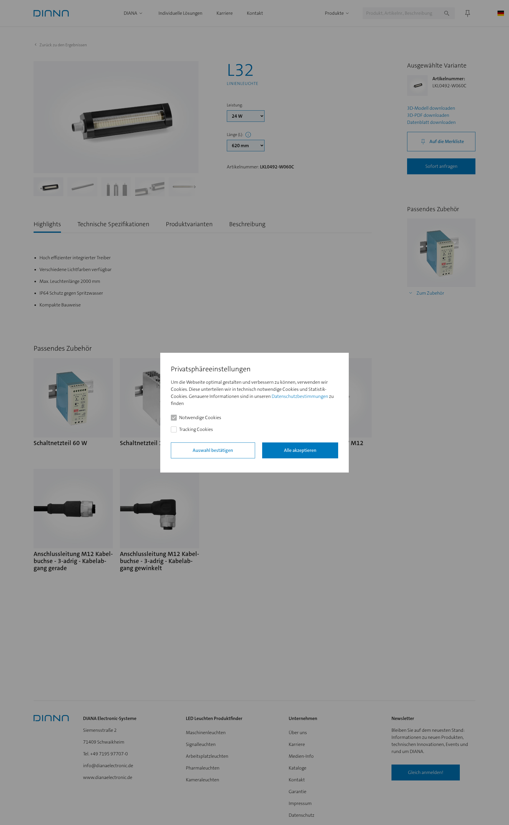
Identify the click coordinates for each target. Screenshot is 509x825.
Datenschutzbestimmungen (300, 396)
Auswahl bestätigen (213, 450)
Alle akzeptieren (300, 450)
